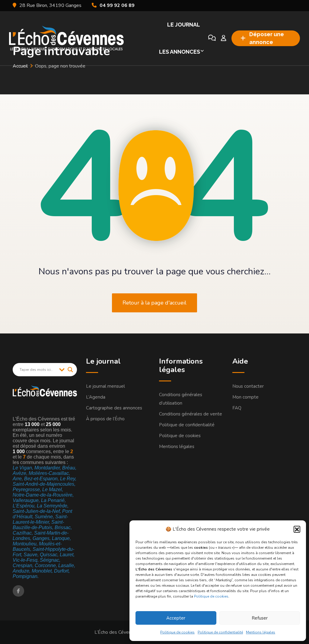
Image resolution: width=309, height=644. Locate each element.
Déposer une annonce (266, 38)
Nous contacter (248, 386)
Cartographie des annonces (114, 408)
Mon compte (245, 397)
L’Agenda (95, 397)
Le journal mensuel (105, 386)
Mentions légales (260, 632)
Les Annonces (179, 52)
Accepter (175, 618)
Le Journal (183, 24)
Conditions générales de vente (190, 414)
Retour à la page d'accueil (154, 302)
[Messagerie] (212, 38)
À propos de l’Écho (105, 419)
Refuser (260, 618)
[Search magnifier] (70, 369)
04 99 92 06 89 (117, 5)
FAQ (236, 408)
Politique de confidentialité (220, 632)
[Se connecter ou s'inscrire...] (223, 38)
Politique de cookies (211, 596)
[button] (297, 529)
